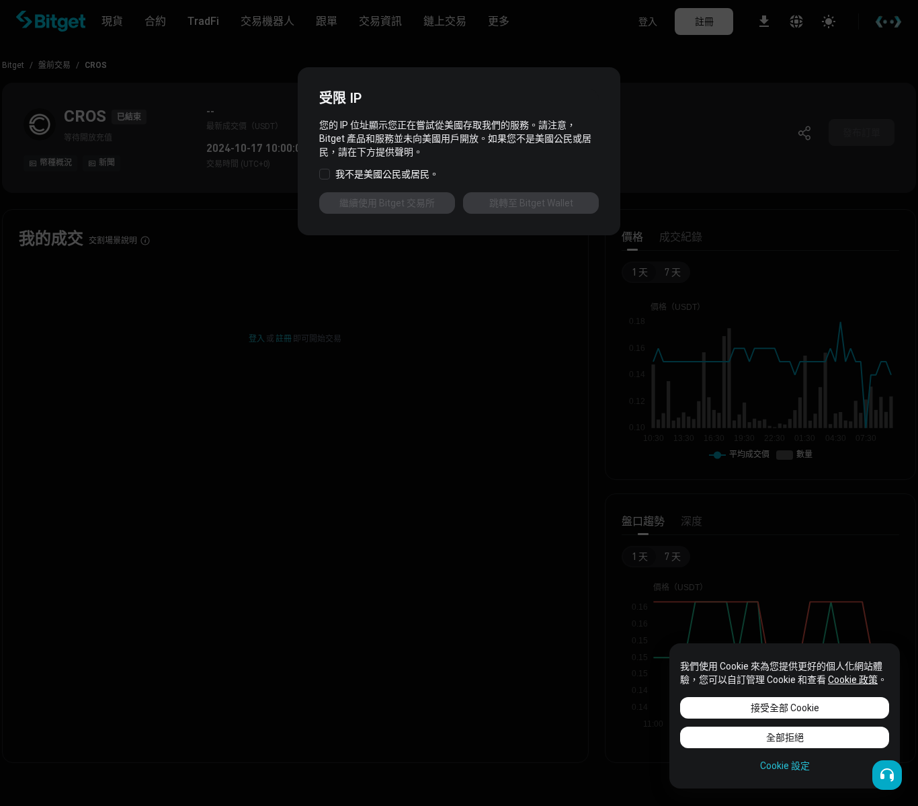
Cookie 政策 (853, 679)
